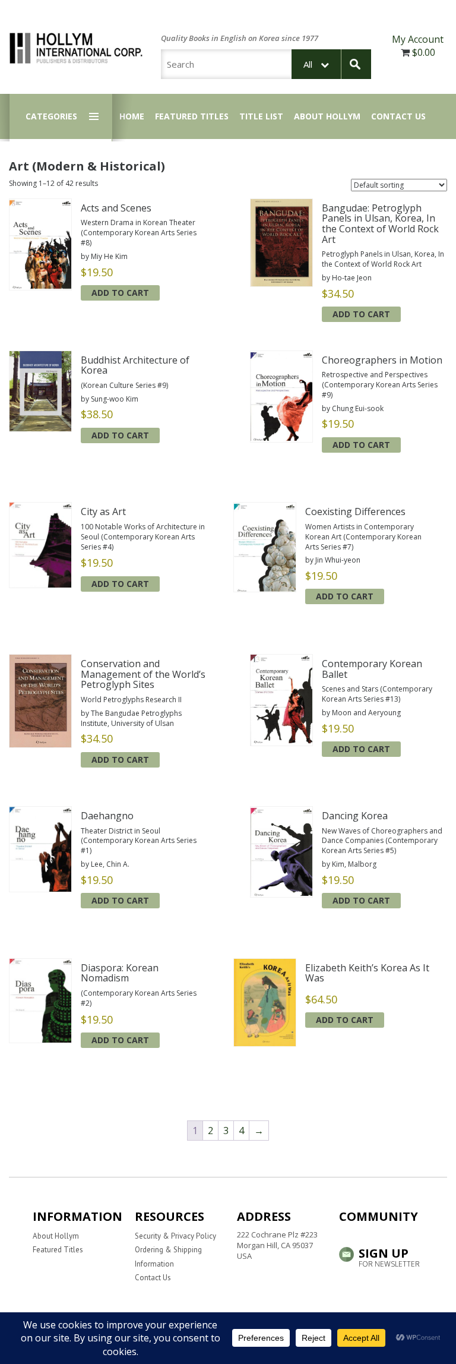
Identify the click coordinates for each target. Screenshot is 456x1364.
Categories (51, 116)
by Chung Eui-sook (353, 408)
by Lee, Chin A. (105, 864)
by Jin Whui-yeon (332, 560)
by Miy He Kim (104, 256)
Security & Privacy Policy (175, 1236)
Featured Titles (192, 116)
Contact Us (398, 116)
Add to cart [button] (120, 292)
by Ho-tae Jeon (347, 278)
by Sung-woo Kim (109, 399)
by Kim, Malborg (349, 864)
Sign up (389, 1256)
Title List (261, 116)
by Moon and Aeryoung (361, 713)
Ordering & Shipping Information (168, 1256)
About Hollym (327, 116)
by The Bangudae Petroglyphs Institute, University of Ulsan (131, 718)
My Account (418, 39)
